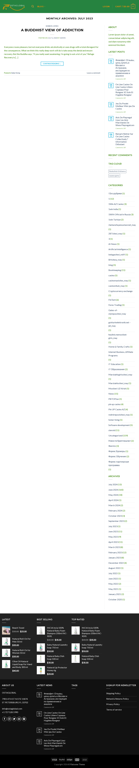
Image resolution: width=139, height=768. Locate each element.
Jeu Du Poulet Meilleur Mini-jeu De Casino (125, 106)
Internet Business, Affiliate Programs (120, 354)
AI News (112, 244)
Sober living (52, 26)
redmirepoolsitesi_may (119, 414)
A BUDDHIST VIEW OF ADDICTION (52, 30)
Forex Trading (114, 305)
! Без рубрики (115, 193)
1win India (113, 209)
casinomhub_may (116, 285)
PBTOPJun (113, 399)
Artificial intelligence (118, 249)
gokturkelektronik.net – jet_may (119, 324)
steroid (111, 430)
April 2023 (113, 542)
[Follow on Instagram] (9, 719)
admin (63, 38)
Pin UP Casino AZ (116, 409)
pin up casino (114, 404)
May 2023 (113, 536)
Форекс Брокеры (116, 451)
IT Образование (116, 369)
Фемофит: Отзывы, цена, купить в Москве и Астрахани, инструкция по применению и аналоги (125, 68)
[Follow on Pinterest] (24, 719)
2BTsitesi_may (115, 233)
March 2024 (114, 505)
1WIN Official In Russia (119, 214)
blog (110, 265)
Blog (40, 6)
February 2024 (115, 510)
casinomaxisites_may (118, 280)
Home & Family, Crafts (118, 346)
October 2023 (115, 516)
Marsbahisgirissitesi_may (120, 374)
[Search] (33, 6)
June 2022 (113, 578)
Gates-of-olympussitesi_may (117, 312)
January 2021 (114, 594)
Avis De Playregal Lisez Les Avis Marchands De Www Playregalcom (125, 121)
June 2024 (113, 489)
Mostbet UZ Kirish (117, 388)
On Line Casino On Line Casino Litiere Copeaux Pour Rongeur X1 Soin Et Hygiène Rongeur (124, 89)
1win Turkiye (114, 219)
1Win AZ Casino (116, 204)
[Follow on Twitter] (14, 719)
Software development (119, 425)
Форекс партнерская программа (118, 463)
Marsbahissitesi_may (118, 383)
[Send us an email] (19, 719)
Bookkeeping (114, 270)
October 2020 (115, 599)
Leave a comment (93, 73)
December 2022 (116, 563)
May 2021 (113, 589)
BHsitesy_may (115, 259)
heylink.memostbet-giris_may (117, 336)
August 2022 (114, 568)
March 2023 (114, 547)
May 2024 (113, 495)
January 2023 (114, 557)
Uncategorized (115, 435)
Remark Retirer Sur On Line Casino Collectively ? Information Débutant (124, 138)
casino (111, 275)
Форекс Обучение (117, 456)
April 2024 (113, 500)
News (111, 393)
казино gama (114, 176)
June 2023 (113, 531)
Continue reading (52, 64)
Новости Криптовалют (119, 440)
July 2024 (112, 484)
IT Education (114, 364)
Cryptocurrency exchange (120, 291)
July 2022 (112, 573)
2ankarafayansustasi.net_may (122, 225)
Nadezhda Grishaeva (117, 171)
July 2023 (112, 526)
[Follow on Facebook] (4, 719)
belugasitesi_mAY (116, 254)
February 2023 (115, 552)
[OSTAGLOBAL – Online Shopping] (14, 6)
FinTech (112, 299)
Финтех (112, 446)
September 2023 (116, 521)
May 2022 (113, 583)
